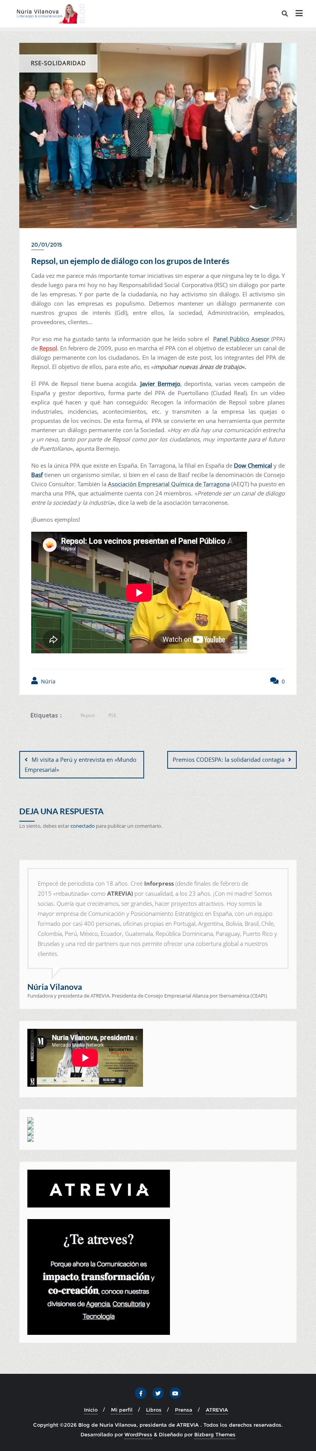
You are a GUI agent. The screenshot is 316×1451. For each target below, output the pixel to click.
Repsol (88, 715)
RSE (112, 715)
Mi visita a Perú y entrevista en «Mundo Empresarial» (80, 764)
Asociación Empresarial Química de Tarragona (169, 484)
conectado (83, 825)
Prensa (183, 1410)
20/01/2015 (46, 244)
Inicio (90, 1410)
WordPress (138, 1434)
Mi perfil (122, 1410)
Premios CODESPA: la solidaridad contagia (228, 759)
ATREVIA (217, 1410)
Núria (47, 681)
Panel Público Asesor (242, 339)
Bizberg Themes (214, 1434)
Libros (153, 1410)
